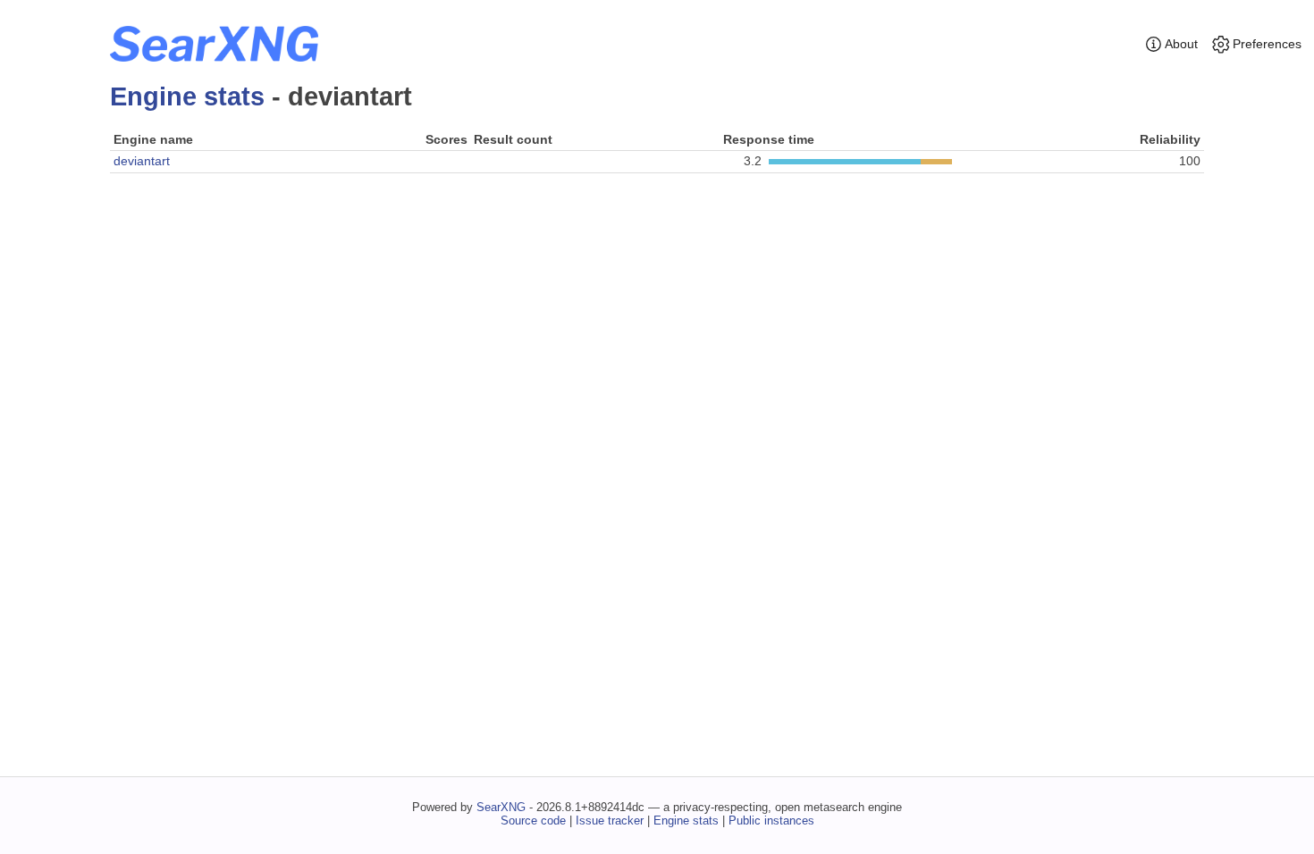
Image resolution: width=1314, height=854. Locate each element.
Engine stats (187, 96)
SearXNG (501, 807)
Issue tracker (610, 820)
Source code (533, 820)
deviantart (142, 161)
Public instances (771, 820)
